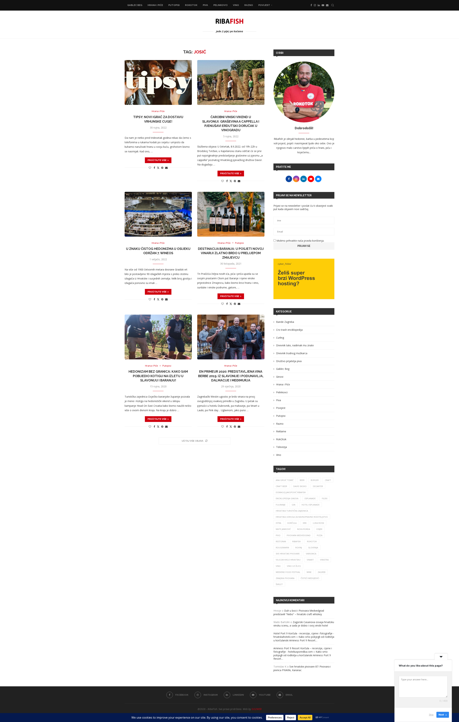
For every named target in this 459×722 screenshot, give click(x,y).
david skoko (300, 486)
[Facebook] (311, 5)
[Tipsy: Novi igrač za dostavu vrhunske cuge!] (158, 82)
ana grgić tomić (285, 480)
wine (309, 572)
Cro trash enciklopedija (289, 329)
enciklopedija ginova (287, 498)
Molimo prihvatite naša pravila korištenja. (300, 240)
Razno (248, 5)
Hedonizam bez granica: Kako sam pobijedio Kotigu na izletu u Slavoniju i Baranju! (158, 376)
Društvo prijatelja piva (289, 361)
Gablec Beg (134, 5)
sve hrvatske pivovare (288, 553)
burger (315, 480)
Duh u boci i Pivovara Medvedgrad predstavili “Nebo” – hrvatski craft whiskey (298, 612)
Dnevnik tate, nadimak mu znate (295, 345)
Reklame (281, 431)
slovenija (313, 547)
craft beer (281, 486)
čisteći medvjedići (310, 578)
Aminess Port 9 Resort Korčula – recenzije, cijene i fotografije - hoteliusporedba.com (302, 650)
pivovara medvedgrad (299, 535)
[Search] (332, 5)
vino (278, 566)
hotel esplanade (311, 504)
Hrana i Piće (155, 5)
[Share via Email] (166, 167)
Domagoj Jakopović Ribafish (291, 492)
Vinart (310, 559)
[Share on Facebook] (154, 167)
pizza (319, 535)
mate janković (283, 529)
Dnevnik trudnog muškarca (291, 353)
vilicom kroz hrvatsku (288, 559)
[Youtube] (323, 5)
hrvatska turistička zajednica (292, 510)
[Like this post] (150, 167)
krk (305, 523)
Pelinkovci (220, 5)
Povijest (264, 5)
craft (328, 480)
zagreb (321, 572)
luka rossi (318, 523)
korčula (292, 523)
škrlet (279, 584)
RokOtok (191, 5)
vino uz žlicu (294, 566)
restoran (281, 541)
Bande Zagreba (285, 322)
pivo (278, 535)
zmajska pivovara (285, 578)
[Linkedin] (319, 5)
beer (302, 480)
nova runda (303, 529)
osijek (319, 529)
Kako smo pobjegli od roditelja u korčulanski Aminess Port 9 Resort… (303, 638)
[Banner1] (303, 279)
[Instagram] (315, 5)
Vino (236, 5)
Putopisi (174, 5)
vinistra (324, 559)
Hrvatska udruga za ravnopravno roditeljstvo (302, 517)
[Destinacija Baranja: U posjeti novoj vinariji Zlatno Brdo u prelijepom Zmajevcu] (230, 214)
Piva (205, 5)
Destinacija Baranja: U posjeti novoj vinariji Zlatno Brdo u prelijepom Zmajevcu (231, 253)
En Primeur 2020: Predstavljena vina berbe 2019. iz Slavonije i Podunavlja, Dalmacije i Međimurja (231, 376)
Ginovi (279, 376)
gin (293, 504)
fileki (324, 498)
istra (278, 523)
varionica (311, 553)
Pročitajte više (157, 160)
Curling (280, 337)
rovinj (298, 547)
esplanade (310, 498)
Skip (431, 714)
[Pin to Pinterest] (162, 167)
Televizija (281, 447)
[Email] (327, 5)
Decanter (318, 486)
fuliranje (280, 504)
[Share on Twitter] (158, 167)
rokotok (312, 541)
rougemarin (282, 547)
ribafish (296, 541)
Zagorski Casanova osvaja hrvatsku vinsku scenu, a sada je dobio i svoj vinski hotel (303, 623)
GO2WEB (256, 709)
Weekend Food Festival (288, 572)
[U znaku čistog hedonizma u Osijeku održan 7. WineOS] (158, 214)
